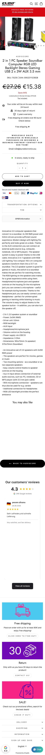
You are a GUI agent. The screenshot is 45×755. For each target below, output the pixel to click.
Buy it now (22, 183)
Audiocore (22, 56)
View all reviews (22, 586)
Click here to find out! (22, 636)
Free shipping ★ (22, 127)
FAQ (22, 210)
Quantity (22, 163)
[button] (37, 749)
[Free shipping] (22, 611)
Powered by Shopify (22, 753)
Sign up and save (21, 740)
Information (21, 734)
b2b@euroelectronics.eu (25, 149)
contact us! (22, 675)
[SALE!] (22, 690)
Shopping (21, 728)
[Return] (22, 650)
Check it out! (22, 715)
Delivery (22, 722)
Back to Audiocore (24, 463)
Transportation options (22, 204)
